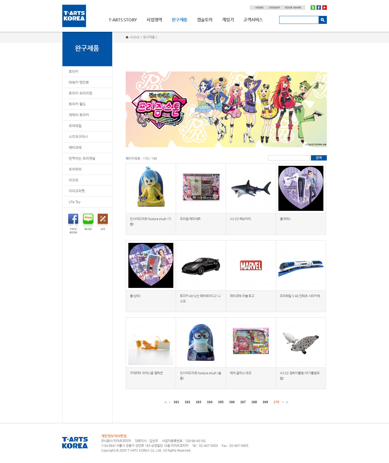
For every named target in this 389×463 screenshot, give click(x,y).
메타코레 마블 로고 (242, 296)
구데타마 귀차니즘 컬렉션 (146, 373)
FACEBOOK (73, 231)
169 (265, 402)
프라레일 (75, 126)
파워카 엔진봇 (79, 82)
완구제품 (179, 19)
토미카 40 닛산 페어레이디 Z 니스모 (200, 298)
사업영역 (154, 19)
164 (209, 402)
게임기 (228, 19)
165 (221, 402)
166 (232, 402)
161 (176, 402)
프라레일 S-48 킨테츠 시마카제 (300, 296)
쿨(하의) (285, 219)
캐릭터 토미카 (79, 115)
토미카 (73, 71)
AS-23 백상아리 (240, 219)
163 (198, 402)
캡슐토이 (204, 19)
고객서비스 (253, 19)
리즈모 (73, 180)
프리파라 (75, 169)
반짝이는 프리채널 (82, 158)
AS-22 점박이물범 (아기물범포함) (300, 375)
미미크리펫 (77, 191)
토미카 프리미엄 (80, 93)
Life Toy (74, 202)
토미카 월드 (77, 104)
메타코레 (75, 147)
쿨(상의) (135, 296)
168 (254, 402)
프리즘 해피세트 (190, 219)
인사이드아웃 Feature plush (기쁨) (150, 221)
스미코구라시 (78, 137)
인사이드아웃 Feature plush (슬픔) (200, 375)
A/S (103, 229)
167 (243, 402)
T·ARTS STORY (123, 19)
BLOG (88, 229)
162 (187, 402)
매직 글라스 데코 (240, 373)
